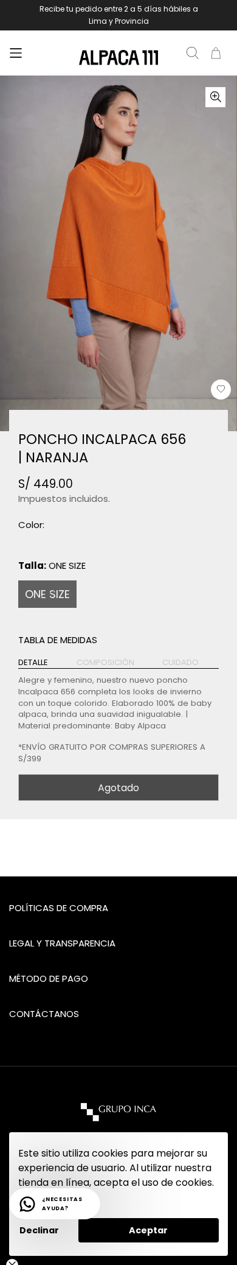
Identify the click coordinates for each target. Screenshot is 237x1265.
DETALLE (33, 662)
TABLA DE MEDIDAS (57, 639)
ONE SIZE (47, 594)
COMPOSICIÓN (105, 662)
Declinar (39, 1230)
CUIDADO (180, 662)
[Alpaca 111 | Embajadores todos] (118, 57)
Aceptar (148, 1230)
